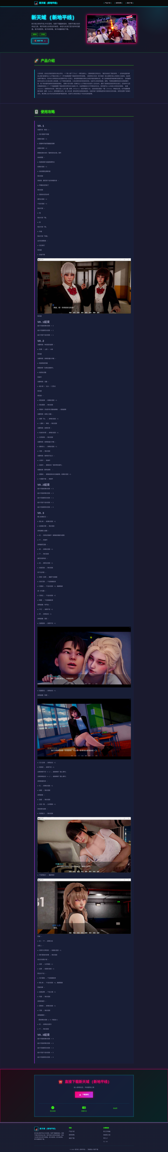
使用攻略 (118, 3)
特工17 (105, 1138)
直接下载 (129, 3)
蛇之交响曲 (106, 1131)
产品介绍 (107, 3)
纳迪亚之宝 (106, 1135)
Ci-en (105, 1141)
